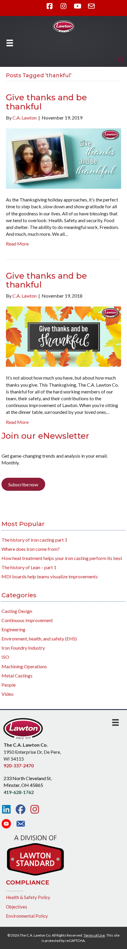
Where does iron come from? (30, 549)
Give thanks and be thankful (46, 102)
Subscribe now (23, 484)
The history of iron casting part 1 (34, 540)
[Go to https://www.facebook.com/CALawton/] (20, 809)
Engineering (13, 629)
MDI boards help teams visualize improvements (49, 576)
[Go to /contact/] (20, 824)
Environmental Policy (27, 916)
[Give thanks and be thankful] (63, 158)
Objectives (16, 906)
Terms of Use (94, 935)
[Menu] (10, 43)
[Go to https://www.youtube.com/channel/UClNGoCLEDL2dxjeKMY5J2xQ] (6, 824)
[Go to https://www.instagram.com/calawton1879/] (35, 809)
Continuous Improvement (27, 620)
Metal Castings (16, 675)
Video (7, 694)
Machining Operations (24, 666)
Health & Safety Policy (28, 897)
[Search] (119, 59)
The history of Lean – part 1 (28, 567)
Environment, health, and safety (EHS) (39, 638)
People (8, 684)
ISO (5, 657)
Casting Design (16, 611)
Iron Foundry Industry (23, 648)
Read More (17, 243)
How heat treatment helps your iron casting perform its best (61, 558)
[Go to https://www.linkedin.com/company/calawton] (6, 809)
